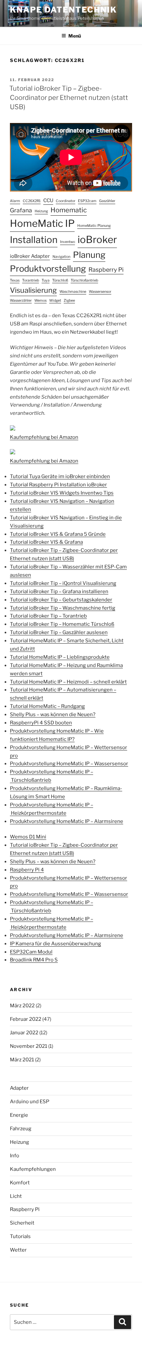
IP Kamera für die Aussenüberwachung (55, 944)
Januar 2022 (24, 1033)
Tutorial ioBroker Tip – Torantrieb (48, 616)
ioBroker (97, 239)
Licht (16, 1196)
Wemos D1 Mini (28, 837)
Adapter (19, 1088)
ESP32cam (87, 201)
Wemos (40, 300)
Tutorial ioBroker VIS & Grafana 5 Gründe (58, 534)
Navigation (61, 257)
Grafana (21, 210)
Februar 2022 (25, 1019)
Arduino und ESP (29, 1102)
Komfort (20, 1183)
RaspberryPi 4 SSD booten (41, 723)
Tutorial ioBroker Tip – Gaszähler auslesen (59, 632)
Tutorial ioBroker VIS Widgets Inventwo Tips (62, 493)
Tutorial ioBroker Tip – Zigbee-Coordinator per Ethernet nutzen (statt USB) (68, 97)
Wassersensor (100, 291)
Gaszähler (107, 201)
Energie (19, 1115)
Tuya (46, 280)
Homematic (69, 210)
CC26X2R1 (32, 201)
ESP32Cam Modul (31, 952)
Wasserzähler (21, 300)
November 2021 (28, 1046)
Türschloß (60, 280)
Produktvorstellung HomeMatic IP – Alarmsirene (66, 821)
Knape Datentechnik (63, 10)
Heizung (41, 211)
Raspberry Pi (106, 269)
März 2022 (22, 1006)
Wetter (18, 1250)
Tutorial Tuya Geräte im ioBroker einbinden (60, 476)
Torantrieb (30, 280)
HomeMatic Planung (94, 226)
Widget (55, 300)
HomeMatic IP (42, 223)
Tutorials (20, 1236)
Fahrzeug (20, 1129)
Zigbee (69, 300)
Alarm (15, 201)
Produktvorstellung (48, 268)
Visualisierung (33, 290)
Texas (14, 280)
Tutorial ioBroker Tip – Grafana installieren (59, 591)
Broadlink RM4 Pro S (34, 960)
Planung (89, 255)
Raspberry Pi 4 (27, 870)
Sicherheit (22, 1223)
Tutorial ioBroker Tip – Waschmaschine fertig (62, 608)
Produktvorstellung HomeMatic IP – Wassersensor (69, 764)
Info (14, 1156)
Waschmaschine (72, 291)
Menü (74, 36)
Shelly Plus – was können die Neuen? (52, 714)
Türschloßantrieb (84, 280)
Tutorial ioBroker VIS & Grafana (46, 542)
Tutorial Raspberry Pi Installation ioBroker (58, 485)
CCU (48, 200)
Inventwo (67, 242)
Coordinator (65, 201)
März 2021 (22, 1060)
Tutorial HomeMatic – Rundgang (47, 706)
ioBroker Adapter (30, 256)
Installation (33, 239)
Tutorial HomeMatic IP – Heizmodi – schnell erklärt (68, 682)
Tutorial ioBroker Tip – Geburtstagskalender (61, 600)
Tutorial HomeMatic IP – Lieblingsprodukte (60, 657)
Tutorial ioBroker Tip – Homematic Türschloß (62, 624)
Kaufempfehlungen (33, 1169)
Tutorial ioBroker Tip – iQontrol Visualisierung (63, 583)
